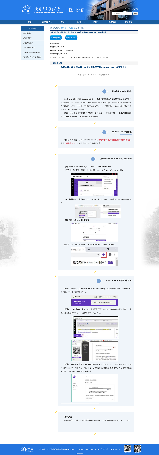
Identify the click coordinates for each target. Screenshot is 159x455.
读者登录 (112, 22)
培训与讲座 (27, 38)
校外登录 (128, 22)
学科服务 (72, 28)
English (127, 9)
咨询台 (95, 22)
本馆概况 (46, 22)
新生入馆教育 (28, 43)
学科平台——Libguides (31, 52)
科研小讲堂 (27, 33)
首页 (29, 22)
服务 (79, 22)
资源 (62, 22)
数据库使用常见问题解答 (32, 57)
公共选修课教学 (29, 48)
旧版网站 (135, 9)
